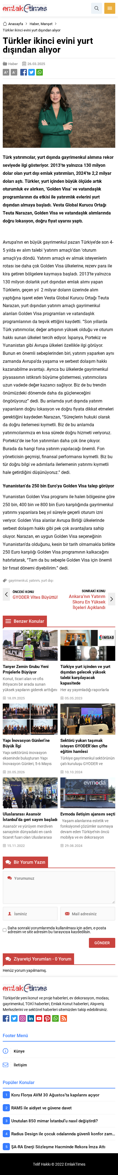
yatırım (34, 580)
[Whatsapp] (55, 1018)
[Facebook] (6, 1018)
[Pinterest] (47, 1018)
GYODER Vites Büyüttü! (35, 597)
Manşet (46, 23)
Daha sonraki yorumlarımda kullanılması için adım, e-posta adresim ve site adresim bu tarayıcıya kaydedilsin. (57, 930)
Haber (34, 23)
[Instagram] (22, 1018)
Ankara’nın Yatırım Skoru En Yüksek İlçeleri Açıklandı (87, 601)
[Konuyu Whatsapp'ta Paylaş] (39, 72)
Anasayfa (15, 23)
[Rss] (63, 1018)
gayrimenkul (18, 580)
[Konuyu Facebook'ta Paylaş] (23, 72)
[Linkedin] (30, 1018)
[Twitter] (14, 1018)
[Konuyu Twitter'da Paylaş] (31, 72)
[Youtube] (39, 1018)
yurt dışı (47, 580)
